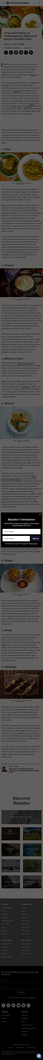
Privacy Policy (33, 543)
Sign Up (35, 538)
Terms (24, 543)
